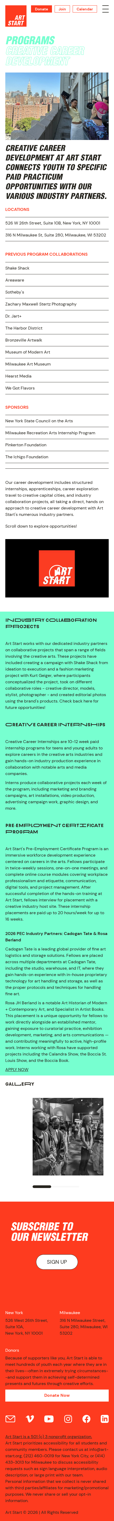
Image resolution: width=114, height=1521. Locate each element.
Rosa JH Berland (21, 1003)
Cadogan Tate (19, 949)
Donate (41, 9)
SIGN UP (57, 1261)
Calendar (85, 9)
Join (62, 9)
